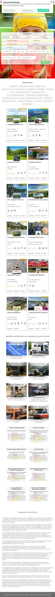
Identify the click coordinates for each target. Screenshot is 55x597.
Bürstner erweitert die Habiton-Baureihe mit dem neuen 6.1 (16, 407)
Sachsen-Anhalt (49, 89)
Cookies (26, 594)
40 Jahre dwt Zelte (38, 449)
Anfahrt (16, 140)
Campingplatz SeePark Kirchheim (16, 224)
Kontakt (23, 140)
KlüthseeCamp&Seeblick (17, 299)
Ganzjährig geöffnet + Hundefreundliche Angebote (37, 95)
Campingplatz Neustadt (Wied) (38, 262)
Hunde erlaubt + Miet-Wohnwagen (9, 101)
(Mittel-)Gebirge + (48, 98)
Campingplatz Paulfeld (16, 148)
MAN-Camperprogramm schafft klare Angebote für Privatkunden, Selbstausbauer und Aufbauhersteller (38, 400)
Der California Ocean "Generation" (38, 407)
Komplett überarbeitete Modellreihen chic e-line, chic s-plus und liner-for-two (16, 399)
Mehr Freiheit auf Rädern (38, 384)
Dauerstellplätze (14, 86)
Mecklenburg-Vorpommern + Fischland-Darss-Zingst (13, 89)
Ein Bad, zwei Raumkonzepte (16, 427)
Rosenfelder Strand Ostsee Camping (38, 187)
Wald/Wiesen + (38, 101)
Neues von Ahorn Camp (38, 364)
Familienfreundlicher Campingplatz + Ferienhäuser (14, 98)
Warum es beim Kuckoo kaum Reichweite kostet (16, 378)
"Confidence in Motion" (39, 427)
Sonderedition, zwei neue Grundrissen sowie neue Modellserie (38, 378)
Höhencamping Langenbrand (38, 111)
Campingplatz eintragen (9, 594)
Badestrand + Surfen (40, 86)
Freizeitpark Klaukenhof (38, 148)
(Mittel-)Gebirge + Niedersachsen (26, 86)
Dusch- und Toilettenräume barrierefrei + (15, 95)
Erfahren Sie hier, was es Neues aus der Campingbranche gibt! (16, 357)
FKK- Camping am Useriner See (17, 187)
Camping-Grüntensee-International (38, 299)
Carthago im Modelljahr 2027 (16, 384)
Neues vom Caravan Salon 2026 (16, 343)
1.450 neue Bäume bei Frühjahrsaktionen (16, 488)
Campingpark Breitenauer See (16, 111)
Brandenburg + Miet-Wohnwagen (26, 101)
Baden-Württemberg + (48, 101)
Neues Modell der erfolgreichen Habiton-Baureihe (16, 421)
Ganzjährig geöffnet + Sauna (38, 92)
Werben (31, 594)
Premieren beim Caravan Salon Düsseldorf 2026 (39, 343)
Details (10, 140)
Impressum (37, 594)
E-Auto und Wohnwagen (16, 364)
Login (17, 594)
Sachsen (12, 92)
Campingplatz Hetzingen (17, 261)
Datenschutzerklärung (46, 594)
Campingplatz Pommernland (38, 224)
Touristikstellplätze (31, 89)
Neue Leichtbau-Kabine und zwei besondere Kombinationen (16, 469)
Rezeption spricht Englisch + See (23, 92)
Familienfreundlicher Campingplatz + (35, 98)
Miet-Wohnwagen (40, 89)
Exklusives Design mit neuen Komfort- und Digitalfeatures (38, 421)
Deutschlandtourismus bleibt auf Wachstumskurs (38, 469)
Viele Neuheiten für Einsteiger (38, 357)
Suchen (45, 62)
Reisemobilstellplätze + (27, 104)
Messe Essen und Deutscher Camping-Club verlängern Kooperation (38, 488)
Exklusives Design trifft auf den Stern (16, 449)
